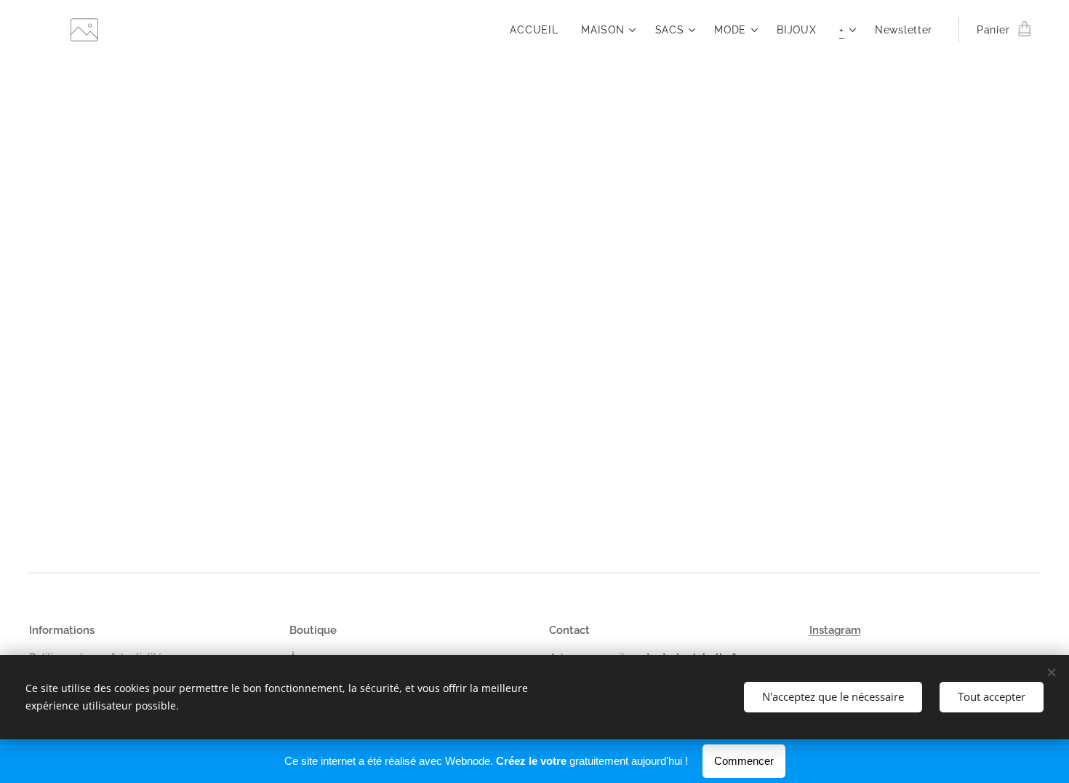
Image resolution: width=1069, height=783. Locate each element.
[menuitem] (537, 30)
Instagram (835, 630)
